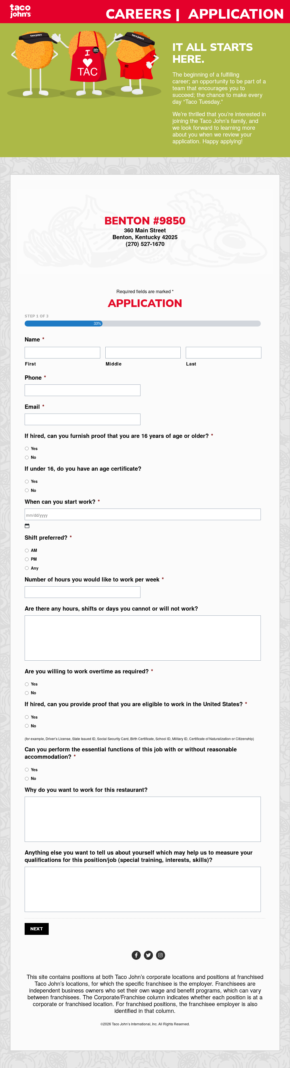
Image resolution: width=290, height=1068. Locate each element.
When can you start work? (62, 501)
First (30, 364)
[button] (136, 955)
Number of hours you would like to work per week (94, 579)
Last (191, 364)
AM (34, 550)
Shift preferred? (48, 537)
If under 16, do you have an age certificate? (83, 468)
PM (34, 559)
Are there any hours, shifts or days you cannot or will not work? (111, 608)
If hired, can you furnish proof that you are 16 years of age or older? (119, 435)
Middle (114, 364)
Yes (34, 448)
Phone (35, 377)
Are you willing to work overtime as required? (89, 671)
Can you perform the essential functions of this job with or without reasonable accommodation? (131, 752)
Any (35, 568)
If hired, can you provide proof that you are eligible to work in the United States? (136, 704)
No (33, 457)
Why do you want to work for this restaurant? (86, 789)
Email (34, 406)
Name (34, 339)
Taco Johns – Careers (26, 11)
